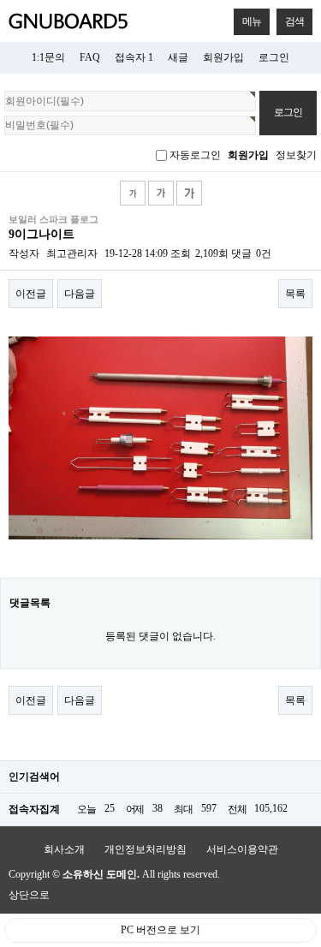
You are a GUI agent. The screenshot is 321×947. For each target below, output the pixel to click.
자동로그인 (195, 155)
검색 (294, 21)
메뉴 (251, 21)
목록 (295, 294)
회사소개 (64, 849)
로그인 (274, 57)
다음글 (79, 294)
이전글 (30, 294)
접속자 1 (134, 57)
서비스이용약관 (242, 849)
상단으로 (29, 895)
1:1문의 (48, 57)
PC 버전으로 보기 (160, 930)
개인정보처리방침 (145, 849)
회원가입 (223, 57)
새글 (178, 57)
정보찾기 (296, 155)
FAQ (90, 57)
